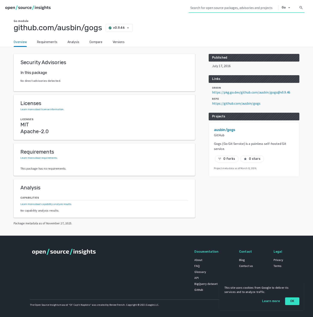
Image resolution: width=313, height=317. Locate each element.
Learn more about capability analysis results (45, 204)
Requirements (47, 42)
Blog (242, 260)
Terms (278, 266)
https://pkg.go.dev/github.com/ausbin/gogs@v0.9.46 (251, 92)
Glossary (200, 272)
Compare (95, 42)
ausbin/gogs (224, 130)
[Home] (29, 8)
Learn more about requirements (38, 157)
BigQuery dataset (206, 284)
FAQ (197, 266)
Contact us (246, 266)
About (198, 260)
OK (292, 301)
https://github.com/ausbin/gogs (236, 103)
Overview (20, 42)
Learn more (271, 301)
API (196, 278)
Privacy (278, 260)
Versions (119, 42)
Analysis (73, 42)
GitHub (198, 290)
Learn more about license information (42, 109)
